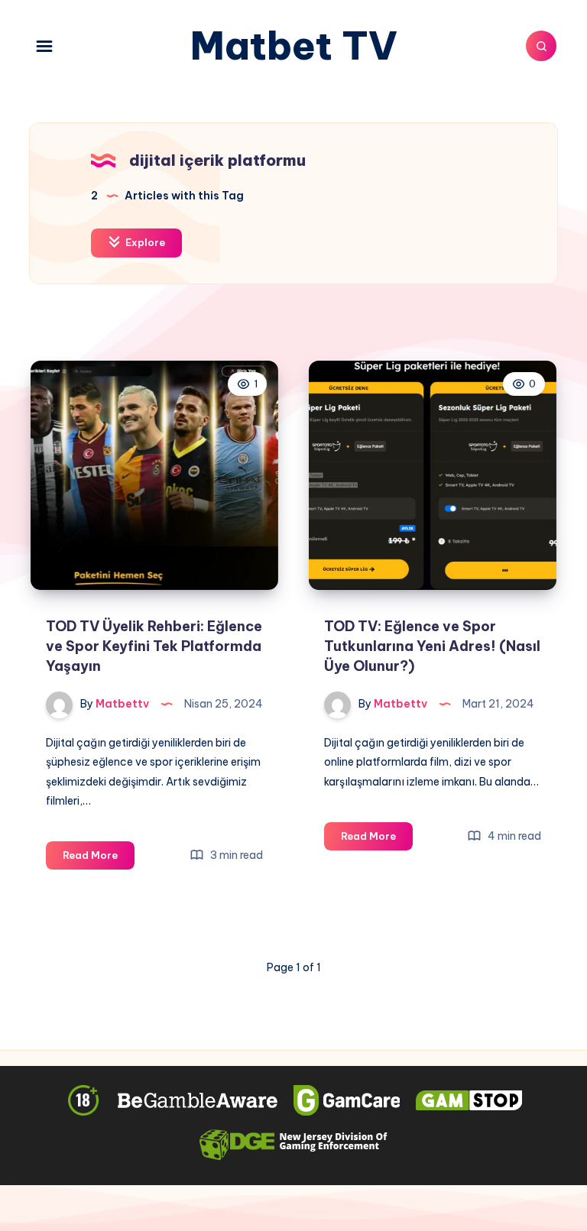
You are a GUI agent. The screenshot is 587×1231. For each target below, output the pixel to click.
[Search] (541, 46)
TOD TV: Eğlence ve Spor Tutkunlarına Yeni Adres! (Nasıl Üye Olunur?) (432, 646)
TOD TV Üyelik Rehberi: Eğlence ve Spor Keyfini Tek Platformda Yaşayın (154, 646)
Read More (99, 859)
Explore (144, 242)
